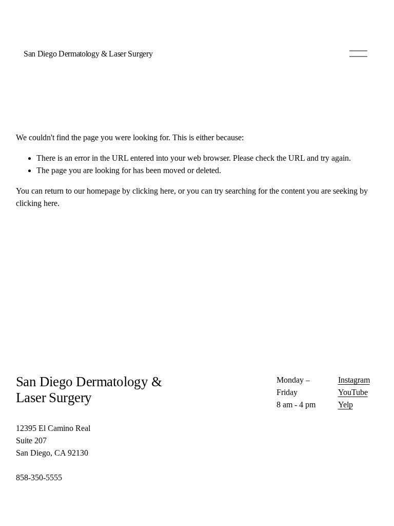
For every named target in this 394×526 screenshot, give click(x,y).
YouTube (353, 392)
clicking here (153, 190)
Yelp (345, 404)
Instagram (354, 379)
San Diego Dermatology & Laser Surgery (88, 53)
